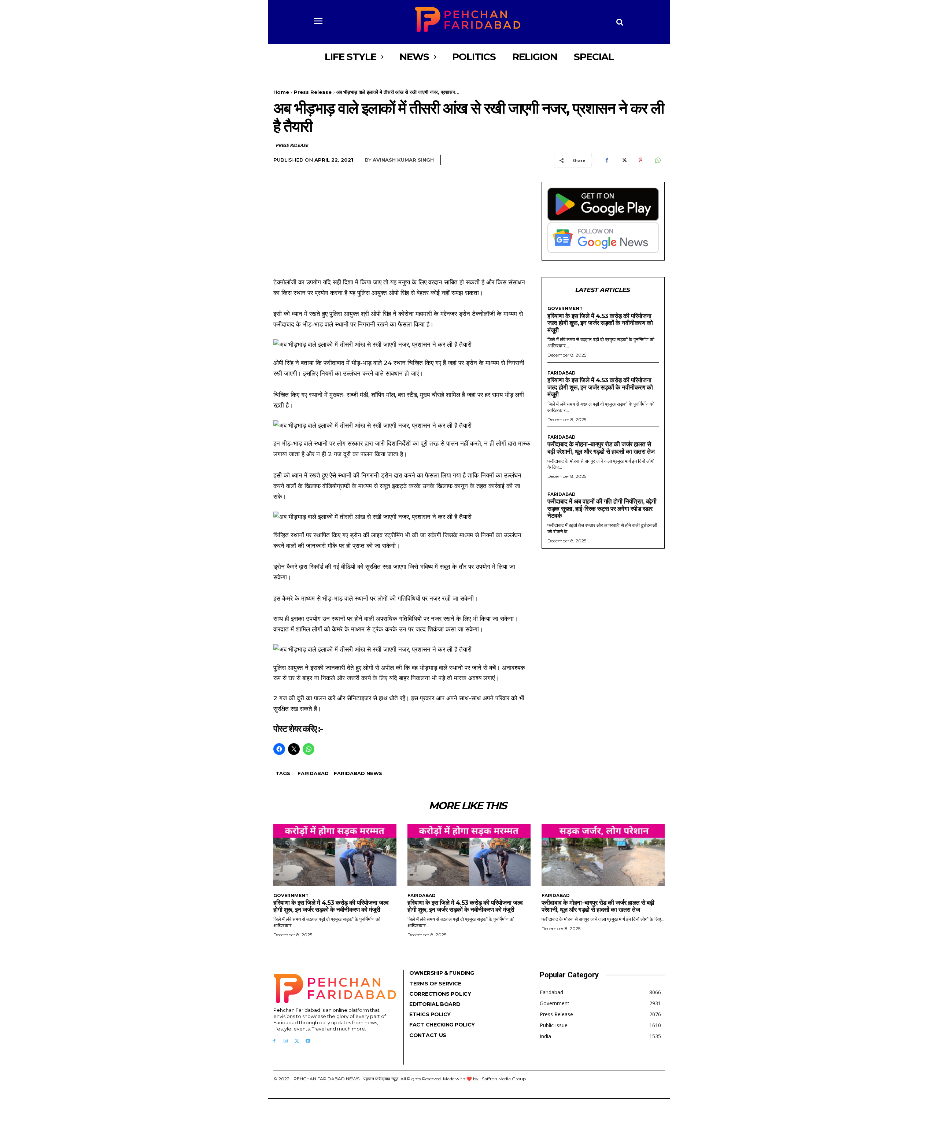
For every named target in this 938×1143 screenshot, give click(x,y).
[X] (623, 160)
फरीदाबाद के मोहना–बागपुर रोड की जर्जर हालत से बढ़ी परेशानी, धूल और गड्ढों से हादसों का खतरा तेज (601, 447)
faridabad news (358, 773)
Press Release (313, 92)
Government (565, 308)
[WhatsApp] (657, 160)
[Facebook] (606, 160)
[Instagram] (285, 1041)
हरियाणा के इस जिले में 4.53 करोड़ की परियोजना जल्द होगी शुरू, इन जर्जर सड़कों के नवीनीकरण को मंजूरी (600, 323)
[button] (620, 22)
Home (281, 92)
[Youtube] (308, 1041)
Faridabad (313, 773)
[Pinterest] (640, 160)
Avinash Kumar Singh (403, 160)
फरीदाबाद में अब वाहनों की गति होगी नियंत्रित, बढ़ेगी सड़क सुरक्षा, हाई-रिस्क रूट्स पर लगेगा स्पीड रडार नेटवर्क (601, 508)
